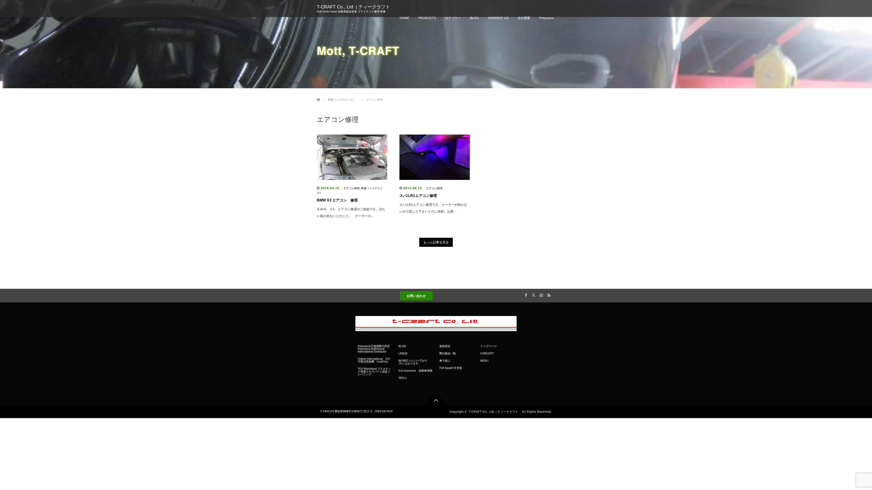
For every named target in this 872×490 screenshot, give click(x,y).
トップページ (488, 346)
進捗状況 (444, 346)
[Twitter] (533, 294)
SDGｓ (403, 378)
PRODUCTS (427, 18)
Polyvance (546, 18)
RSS (548, 294)
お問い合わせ (416, 295)
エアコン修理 (351, 188)
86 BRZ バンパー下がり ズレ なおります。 (414, 362)
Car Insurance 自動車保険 (415, 370)
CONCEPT (487, 353)
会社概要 (524, 18)
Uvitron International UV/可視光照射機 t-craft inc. (374, 360)
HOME (404, 18)
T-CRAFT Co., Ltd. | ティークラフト (356, 6)
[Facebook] (525, 294)
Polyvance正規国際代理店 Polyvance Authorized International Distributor (374, 349)
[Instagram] (540, 294)
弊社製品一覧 (447, 353)
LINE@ (403, 353)
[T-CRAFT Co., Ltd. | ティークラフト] (436, 323)
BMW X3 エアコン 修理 (337, 200)
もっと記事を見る (436, 242)
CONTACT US (498, 18)
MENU (484, 360)
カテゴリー (453, 18)
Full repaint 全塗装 (450, 368)
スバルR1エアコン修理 (418, 196)
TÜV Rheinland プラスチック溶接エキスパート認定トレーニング (374, 371)
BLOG (474, 18)
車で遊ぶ (444, 360)
